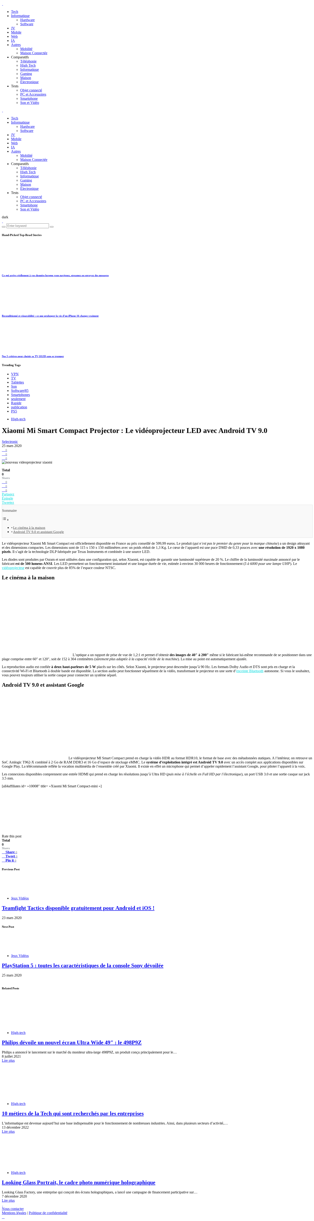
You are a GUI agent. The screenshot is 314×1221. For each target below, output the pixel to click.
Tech (14, 12)
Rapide (16, 403)
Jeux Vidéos (20, 898)
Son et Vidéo (29, 103)
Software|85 (20, 391)
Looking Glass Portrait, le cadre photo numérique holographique (78, 1182)
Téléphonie (28, 61)
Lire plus (8, 1060)
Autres (16, 45)
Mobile (16, 32)
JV (13, 28)
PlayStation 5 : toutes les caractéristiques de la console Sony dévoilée (82, 965)
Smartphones (20, 395)
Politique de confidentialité (48, 1213)
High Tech (28, 65)
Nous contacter (13, 1209)
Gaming (26, 74)
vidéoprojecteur (13, 568)
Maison (25, 78)
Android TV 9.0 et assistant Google (38, 532)
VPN (15, 374)
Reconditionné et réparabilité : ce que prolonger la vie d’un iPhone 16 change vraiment (50, 315)
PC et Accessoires (33, 94)
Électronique (29, 82)
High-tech (18, 419)
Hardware (27, 20)
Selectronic (10, 442)
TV (13, 378)
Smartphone (29, 98)
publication (19, 407)
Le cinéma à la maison (29, 527)
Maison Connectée (33, 53)
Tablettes (17, 382)
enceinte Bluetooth (249, 671)
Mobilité (26, 49)
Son (14, 386)
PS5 (14, 411)
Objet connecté (31, 90)
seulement (18, 399)
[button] (5, 217)
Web (14, 36)
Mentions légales (14, 1213)
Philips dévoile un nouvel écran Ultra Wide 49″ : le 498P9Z (72, 1042)
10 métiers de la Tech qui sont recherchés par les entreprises (73, 1113)
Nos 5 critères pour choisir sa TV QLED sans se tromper (33, 356)
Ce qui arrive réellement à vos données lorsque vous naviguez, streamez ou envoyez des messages (55, 275)
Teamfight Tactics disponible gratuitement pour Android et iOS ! (78, 908)
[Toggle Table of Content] (5, 520)
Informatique (20, 16)
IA (13, 41)
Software (26, 24)
